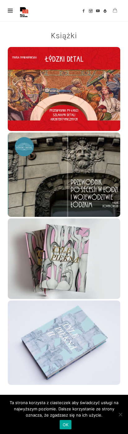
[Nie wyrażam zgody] (120, 414)
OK (66, 424)
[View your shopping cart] (114, 10)
